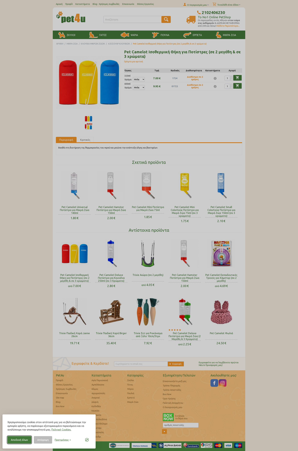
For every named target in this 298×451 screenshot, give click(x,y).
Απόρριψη (43, 439)
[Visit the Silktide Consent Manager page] (87, 440)
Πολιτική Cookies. (61, 429)
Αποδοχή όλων (19, 439)
